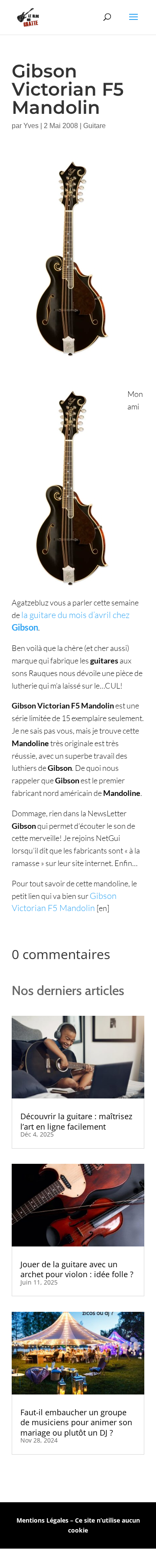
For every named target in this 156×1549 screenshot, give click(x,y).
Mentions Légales (42, 1520)
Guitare (94, 125)
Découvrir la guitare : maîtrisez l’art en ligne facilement (76, 1121)
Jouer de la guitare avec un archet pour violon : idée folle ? (76, 1269)
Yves (31, 125)
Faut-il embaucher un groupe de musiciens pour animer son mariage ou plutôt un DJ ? (76, 1422)
